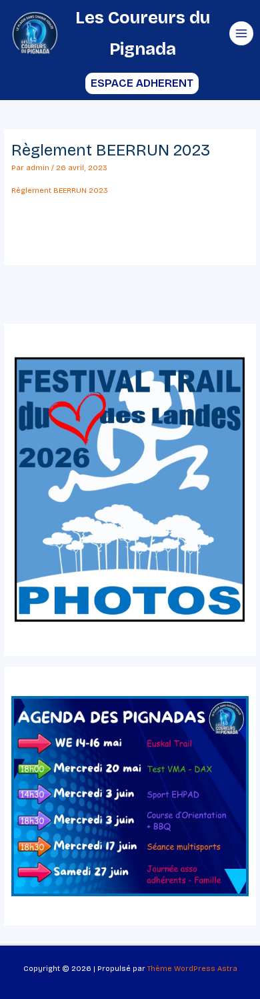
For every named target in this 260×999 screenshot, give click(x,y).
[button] (130, 83)
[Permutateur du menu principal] (241, 33)
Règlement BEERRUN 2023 (59, 190)
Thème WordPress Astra (192, 968)
